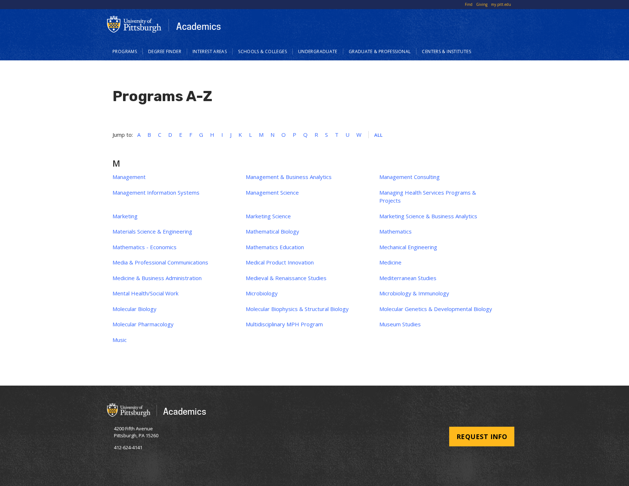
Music (119, 339)
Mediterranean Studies (407, 278)
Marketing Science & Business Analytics (428, 216)
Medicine (390, 262)
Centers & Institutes (446, 51)
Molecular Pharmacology (143, 324)
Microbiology (262, 293)
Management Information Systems (155, 192)
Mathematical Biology (272, 231)
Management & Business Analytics (289, 176)
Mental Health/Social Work (145, 293)
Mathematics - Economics (144, 247)
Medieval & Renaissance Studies (286, 278)
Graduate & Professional (380, 51)
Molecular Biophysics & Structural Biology (297, 308)
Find (468, 4)
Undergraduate (317, 51)
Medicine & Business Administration (157, 278)
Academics (198, 26)
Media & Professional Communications (160, 262)
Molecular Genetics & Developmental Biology (435, 308)
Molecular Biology (134, 308)
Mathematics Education (275, 247)
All (378, 135)
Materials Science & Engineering (152, 231)
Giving (481, 4)
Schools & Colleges (262, 51)
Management (129, 176)
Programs (124, 51)
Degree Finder (164, 51)
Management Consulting (409, 176)
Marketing (125, 216)
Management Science (272, 192)
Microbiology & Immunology (414, 293)
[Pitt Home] (134, 24)
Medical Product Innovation (280, 262)
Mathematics (395, 231)
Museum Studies (400, 324)
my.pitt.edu (501, 4)
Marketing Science (268, 216)
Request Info (481, 436)
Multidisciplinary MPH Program (284, 324)
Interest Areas (210, 51)
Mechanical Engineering (408, 247)
